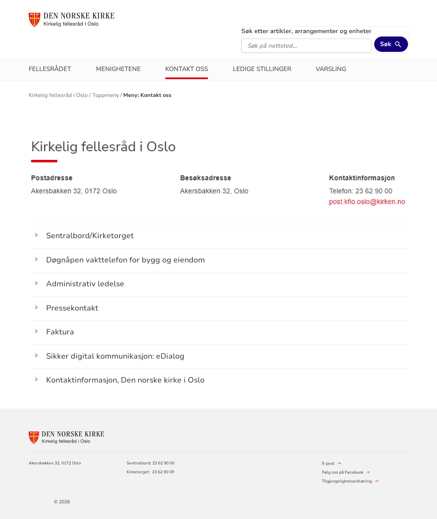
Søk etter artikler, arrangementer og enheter (306, 31)
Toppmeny (105, 95)
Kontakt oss (186, 69)
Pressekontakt (72, 308)
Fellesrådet (50, 69)
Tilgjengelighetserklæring (347, 481)
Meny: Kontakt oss (147, 95)
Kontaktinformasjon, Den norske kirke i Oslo (125, 380)
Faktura (60, 332)
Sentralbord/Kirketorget (90, 235)
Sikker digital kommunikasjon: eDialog (115, 356)
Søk (385, 44)
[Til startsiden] (71, 19)
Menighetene (118, 69)
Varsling (331, 69)
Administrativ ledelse (85, 283)
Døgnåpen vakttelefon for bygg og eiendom (125, 260)
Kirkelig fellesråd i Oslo (58, 95)
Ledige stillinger (262, 69)
